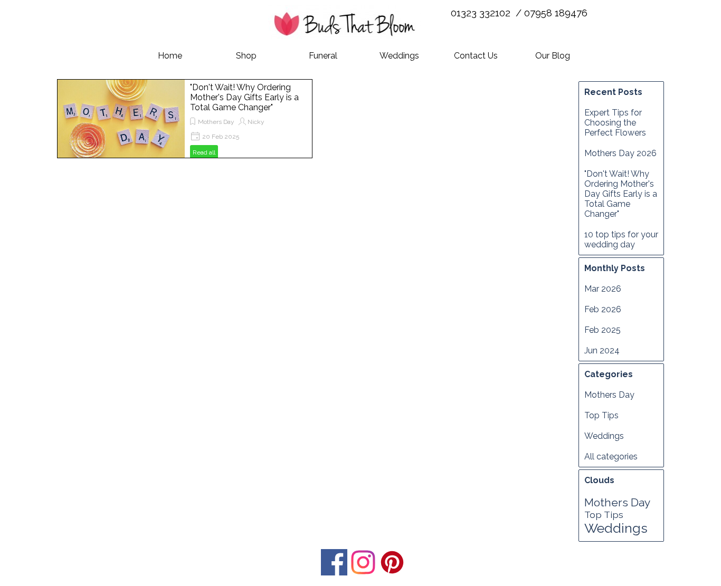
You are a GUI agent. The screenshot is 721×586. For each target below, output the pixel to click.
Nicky (256, 122)
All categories (611, 456)
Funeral (323, 56)
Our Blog (552, 56)
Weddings (399, 56)
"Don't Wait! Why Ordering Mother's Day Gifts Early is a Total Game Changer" (244, 97)
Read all (204, 152)
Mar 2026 (602, 289)
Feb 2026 (602, 309)
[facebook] (334, 562)
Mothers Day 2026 (620, 153)
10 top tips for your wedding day (621, 239)
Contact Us (476, 56)
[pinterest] (392, 562)
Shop (246, 56)
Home (170, 56)
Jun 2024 (602, 350)
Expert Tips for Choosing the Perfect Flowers (615, 123)
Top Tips (601, 415)
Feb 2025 (602, 330)
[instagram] (363, 562)
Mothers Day (216, 122)
